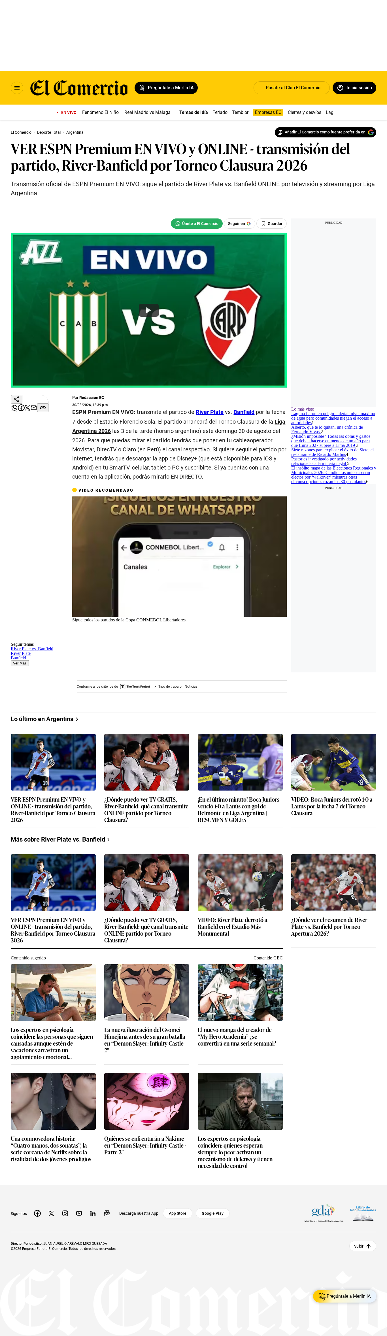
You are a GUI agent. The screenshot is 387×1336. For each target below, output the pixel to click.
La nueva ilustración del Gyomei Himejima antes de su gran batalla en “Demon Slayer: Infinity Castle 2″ (149, 1129)
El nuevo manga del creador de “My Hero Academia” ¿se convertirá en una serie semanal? (241, 1126)
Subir (358, 1323)
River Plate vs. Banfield (145, 650)
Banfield (213, 650)
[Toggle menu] (17, 88)
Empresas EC (266, 112)
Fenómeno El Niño (102, 112)
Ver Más (238, 650)
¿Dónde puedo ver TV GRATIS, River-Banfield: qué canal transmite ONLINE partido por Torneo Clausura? (151, 900)
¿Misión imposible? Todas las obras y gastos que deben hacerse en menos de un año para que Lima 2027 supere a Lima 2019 (340, 489)
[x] (51, 1290)
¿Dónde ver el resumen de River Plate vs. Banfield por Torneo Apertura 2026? (334, 1016)
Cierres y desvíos (302, 112)
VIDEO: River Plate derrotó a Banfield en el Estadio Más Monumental (237, 1016)
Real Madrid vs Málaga (150, 112)
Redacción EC (96, 402)
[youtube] (79, 1290)
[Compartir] (22, 406)
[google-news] (106, 1290)
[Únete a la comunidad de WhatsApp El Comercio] (210, 223)
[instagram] (65, 1290)
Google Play (213, 1290)
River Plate (186, 650)
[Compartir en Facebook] (22, 433)
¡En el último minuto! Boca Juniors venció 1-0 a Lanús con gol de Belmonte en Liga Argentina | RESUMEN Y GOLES (243, 900)
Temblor (238, 112)
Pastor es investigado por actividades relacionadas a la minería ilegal (335, 552)
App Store (177, 1290)
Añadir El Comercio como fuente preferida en (320, 132)
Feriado (218, 112)
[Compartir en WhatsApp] (22, 419)
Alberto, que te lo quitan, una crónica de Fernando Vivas (336, 459)
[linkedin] (93, 1290)
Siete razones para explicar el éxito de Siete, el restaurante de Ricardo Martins (338, 522)
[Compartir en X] (22, 446)
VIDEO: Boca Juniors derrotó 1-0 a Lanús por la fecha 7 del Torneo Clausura (336, 897)
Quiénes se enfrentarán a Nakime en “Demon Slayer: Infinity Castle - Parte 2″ (150, 1234)
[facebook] (37, 1290)
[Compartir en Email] (22, 460)
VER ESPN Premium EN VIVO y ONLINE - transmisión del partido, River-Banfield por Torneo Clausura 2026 (57, 900)
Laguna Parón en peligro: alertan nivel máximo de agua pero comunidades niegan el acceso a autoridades (340, 429)
